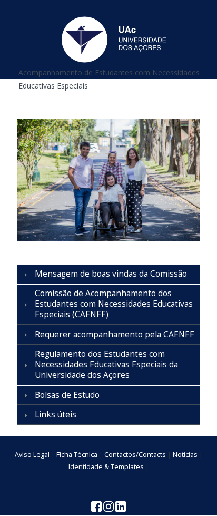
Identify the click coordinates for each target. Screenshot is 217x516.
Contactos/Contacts (135, 454)
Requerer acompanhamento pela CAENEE (114, 334)
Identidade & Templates (106, 466)
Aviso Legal (32, 454)
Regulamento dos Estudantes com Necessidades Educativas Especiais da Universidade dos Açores (106, 364)
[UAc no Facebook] (97, 506)
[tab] (108, 274)
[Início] (113, 39)
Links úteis (55, 414)
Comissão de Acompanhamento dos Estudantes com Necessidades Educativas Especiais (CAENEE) (114, 304)
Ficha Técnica (76, 454)
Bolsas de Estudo (67, 395)
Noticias (185, 454)
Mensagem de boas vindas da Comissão (111, 273)
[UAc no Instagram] (109, 506)
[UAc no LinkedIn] (120, 506)
